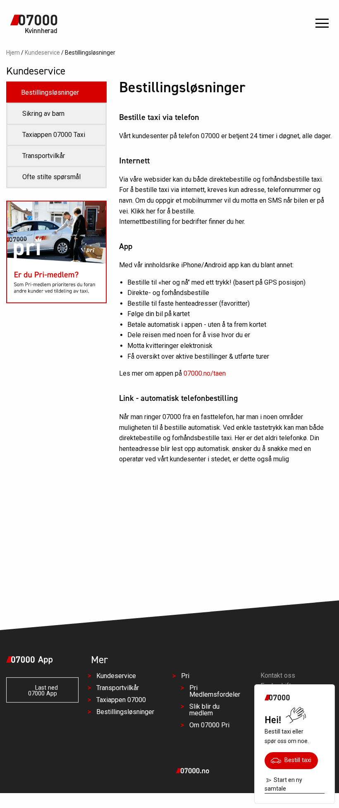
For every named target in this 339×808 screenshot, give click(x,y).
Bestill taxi (296, 760)
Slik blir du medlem (204, 710)
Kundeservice (42, 52)
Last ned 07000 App (43, 690)
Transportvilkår (43, 156)
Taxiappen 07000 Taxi (53, 135)
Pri (185, 676)
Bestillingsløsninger (50, 92)
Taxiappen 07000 (121, 700)
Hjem (13, 52)
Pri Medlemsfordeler (214, 691)
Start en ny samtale (283, 784)
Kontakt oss (277, 675)
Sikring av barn (43, 113)
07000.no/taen (205, 373)
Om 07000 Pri (209, 725)
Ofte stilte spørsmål (51, 177)
